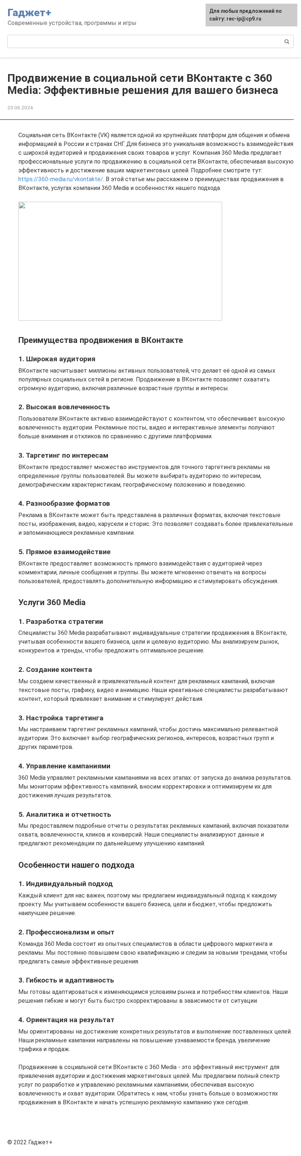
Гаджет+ (29, 13)
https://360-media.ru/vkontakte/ (60, 179)
